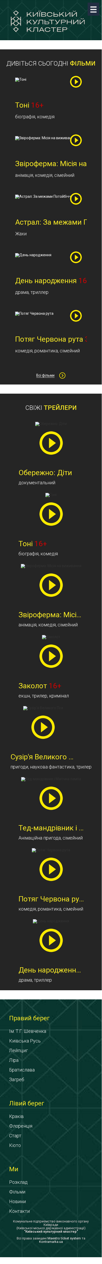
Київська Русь (25, 1041)
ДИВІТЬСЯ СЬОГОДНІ (51, 63)
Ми (13, 1169)
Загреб (16, 1079)
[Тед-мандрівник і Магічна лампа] (51, 798)
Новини (17, 1201)
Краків (16, 1116)
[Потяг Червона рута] (51, 869)
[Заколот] (51, 656)
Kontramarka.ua (51, 1242)
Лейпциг (18, 1050)
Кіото (15, 1145)
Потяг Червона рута (58, 899)
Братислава (22, 1070)
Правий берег (29, 1018)
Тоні (33, 543)
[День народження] (51, 940)
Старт (15, 1135)
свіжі (51, 407)
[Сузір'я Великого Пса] (43, 727)
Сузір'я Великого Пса (45, 757)
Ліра (14, 1060)
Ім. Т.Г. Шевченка (27, 1031)
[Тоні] (51, 514)
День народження (56, 970)
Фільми (17, 1192)
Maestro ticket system (64, 1238)
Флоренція (20, 1126)
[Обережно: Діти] (51, 443)
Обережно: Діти (45, 472)
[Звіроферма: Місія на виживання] (51, 585)
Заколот (40, 685)
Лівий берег (26, 1103)
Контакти (19, 1211)
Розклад (18, 1182)
